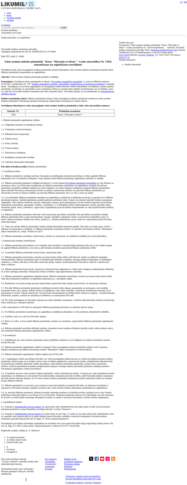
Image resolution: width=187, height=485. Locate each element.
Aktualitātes (50, 461)
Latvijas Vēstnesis (146, 55)
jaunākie (10, 20)
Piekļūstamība (70, 469)
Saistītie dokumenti (127, 60)
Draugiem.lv (12, 452)
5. (84, 81)
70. (42, 407)
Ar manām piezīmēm (16, 437)
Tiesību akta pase (126, 42)
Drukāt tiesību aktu (15, 442)
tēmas (9, 15)
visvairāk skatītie (14, 18)
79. (79, 414)
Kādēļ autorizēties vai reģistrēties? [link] (15, 38)
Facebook (11, 449)
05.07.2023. (124, 55)
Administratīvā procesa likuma (28, 407)
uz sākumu (5, 25)
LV (181, 2)
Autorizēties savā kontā (11, 33)
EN (185, 2)
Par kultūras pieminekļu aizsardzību (67, 81)
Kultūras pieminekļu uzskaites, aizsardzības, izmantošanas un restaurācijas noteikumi (68, 84)
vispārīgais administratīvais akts (163, 50)
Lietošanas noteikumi (73, 461)
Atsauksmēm (50, 464)
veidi (9, 13)
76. (42, 414)
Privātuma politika (72, 464)
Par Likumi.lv (51, 459)
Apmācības (50, 466)
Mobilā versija (70, 459)
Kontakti (48, 469)
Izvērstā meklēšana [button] (9, 30)
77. (68, 414)
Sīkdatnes (68, 466)
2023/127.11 (124, 57)
